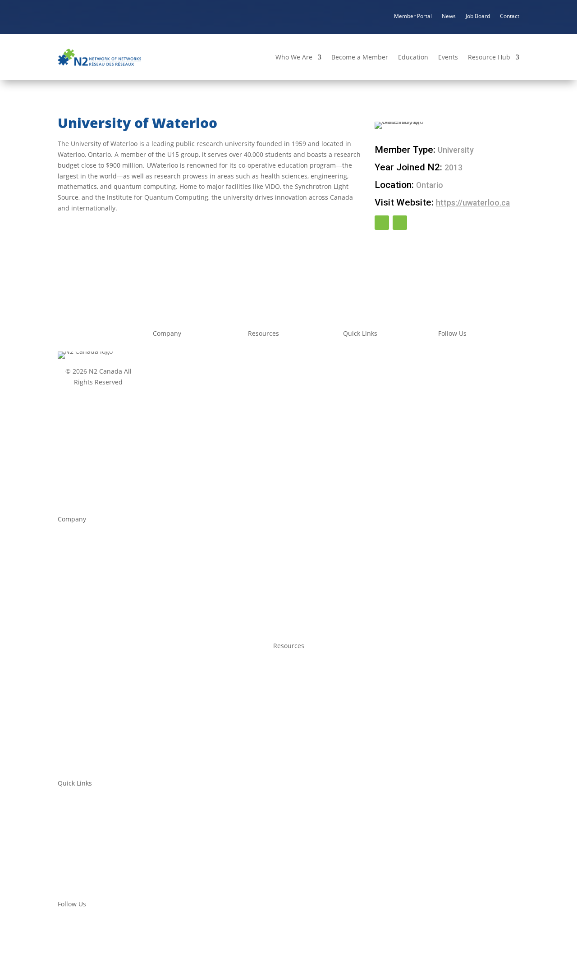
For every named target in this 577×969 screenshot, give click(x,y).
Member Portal (413, 15)
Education (413, 57)
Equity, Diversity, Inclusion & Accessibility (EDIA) (129, 749)
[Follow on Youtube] (463, 353)
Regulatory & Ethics (277, 368)
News (449, 15)
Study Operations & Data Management (116, 697)
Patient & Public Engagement (101, 714)
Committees (171, 412)
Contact (509, 15)
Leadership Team (84, 571)
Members (167, 429)
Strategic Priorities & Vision (98, 553)
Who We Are (293, 57)
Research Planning (276, 440)
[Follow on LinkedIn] (400, 222)
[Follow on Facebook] (382, 222)
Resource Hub (489, 57)
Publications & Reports (282, 485)
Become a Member (359, 57)
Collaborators (173, 447)
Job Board (478, 15)
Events (448, 57)
